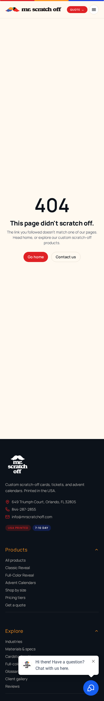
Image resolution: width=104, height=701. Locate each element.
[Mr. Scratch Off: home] (33, 9)
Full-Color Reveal (19, 575)
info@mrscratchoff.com (32, 516)
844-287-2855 (24, 509)
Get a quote (15, 604)
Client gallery (16, 678)
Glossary (12, 671)
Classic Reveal (17, 567)
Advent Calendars (20, 582)
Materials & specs (20, 648)
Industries (13, 641)
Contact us (66, 256)
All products (15, 560)
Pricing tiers (15, 597)
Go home (36, 256)
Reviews (12, 686)
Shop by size (15, 590)
